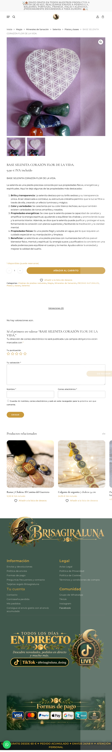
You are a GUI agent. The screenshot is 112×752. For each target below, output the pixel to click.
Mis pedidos (14, 603)
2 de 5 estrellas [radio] (12, 353)
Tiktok (63, 599)
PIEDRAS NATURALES (88, 283)
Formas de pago (16, 575)
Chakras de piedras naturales (32, 283)
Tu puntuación (14, 350)
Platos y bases (72, 29)
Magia (19, 29)
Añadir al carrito (66, 270)
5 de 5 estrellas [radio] (25, 353)
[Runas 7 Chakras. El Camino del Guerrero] (30, 464)
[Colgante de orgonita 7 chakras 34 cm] (81, 464)
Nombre (11, 389)
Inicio (9, 29)
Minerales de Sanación (37, 29)
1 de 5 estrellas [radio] (8, 353)
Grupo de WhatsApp (71, 595)
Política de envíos (17, 571)
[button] (8, 16)
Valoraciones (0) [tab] (56, 308)
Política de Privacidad (71, 571)
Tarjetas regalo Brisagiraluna (23, 584)
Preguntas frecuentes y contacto (26, 580)
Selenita (57, 29)
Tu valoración (14, 362)
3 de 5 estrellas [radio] (17, 353)
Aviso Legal (65, 566)
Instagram (65, 603)
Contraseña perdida (18, 599)
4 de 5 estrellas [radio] (21, 353)
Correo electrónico (67, 389)
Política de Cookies (70, 575)
